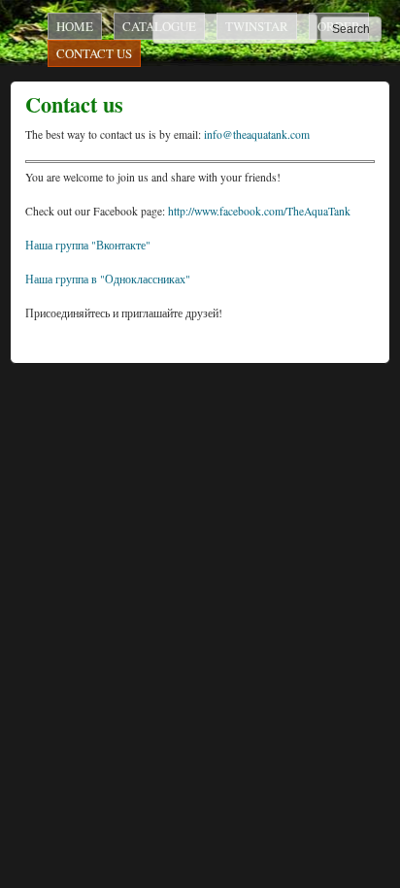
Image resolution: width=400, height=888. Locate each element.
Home (74, 26)
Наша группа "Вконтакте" (87, 245)
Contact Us (94, 53)
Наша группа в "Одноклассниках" (107, 279)
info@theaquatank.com (257, 134)
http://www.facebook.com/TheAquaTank (259, 211)
